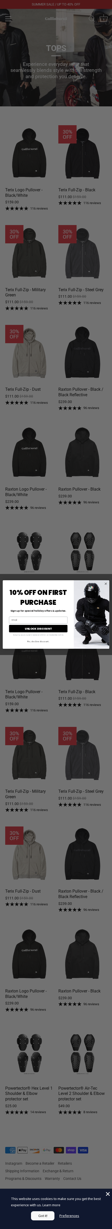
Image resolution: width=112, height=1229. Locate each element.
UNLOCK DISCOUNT (38, 628)
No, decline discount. (38, 641)
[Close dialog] (105, 583)
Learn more (51, 1205)
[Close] (107, 1193)
